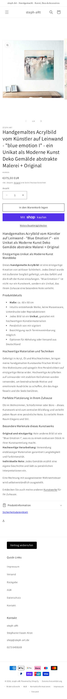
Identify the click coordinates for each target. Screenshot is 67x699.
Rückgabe (12, 582)
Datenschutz (14, 597)
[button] (7, 12)
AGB (9, 589)
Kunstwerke (50, 489)
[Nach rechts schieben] (41, 121)
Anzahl (6, 188)
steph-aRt (16, 681)
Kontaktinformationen (40, 686)
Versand (17, 183)
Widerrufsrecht (13, 686)
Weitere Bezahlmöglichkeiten (33, 225)
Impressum (13, 566)
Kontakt (11, 605)
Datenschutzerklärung (52, 681)
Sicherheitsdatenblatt (15, 512)
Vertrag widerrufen (21, 545)
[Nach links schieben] (26, 121)
